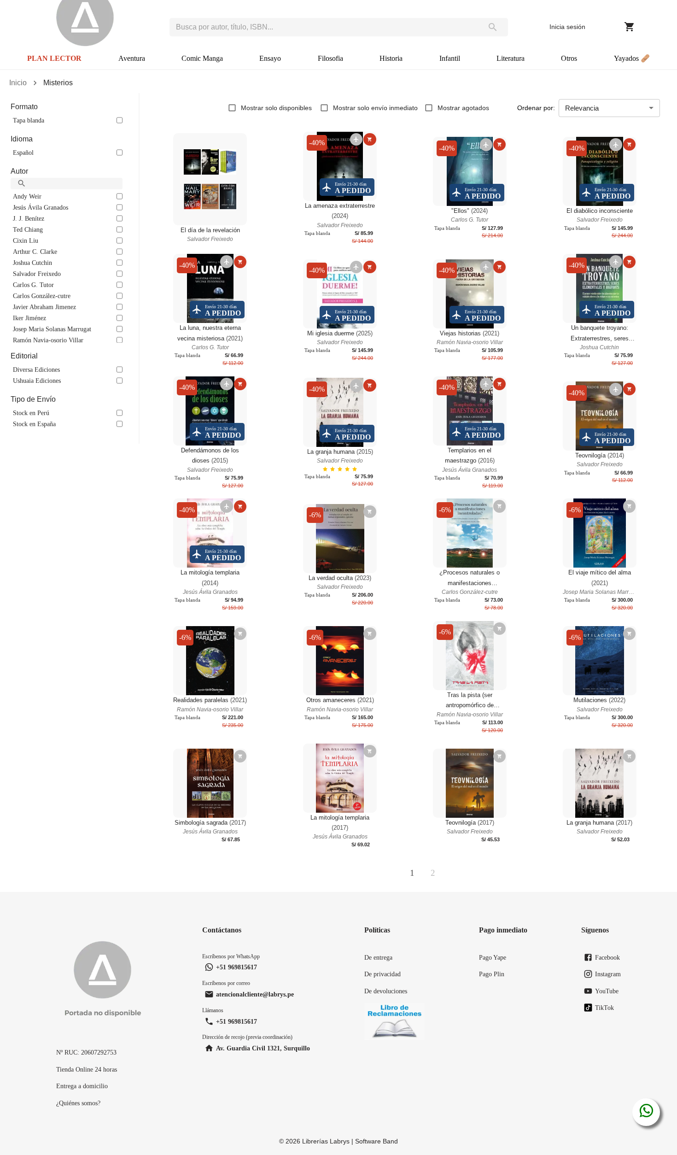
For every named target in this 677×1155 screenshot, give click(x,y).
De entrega (378, 957)
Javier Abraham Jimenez (44, 307)
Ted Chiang (28, 229)
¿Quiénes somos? (78, 1103)
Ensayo (270, 58)
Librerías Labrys (326, 1141)
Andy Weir (27, 196)
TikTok (604, 1007)
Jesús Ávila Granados (40, 207)
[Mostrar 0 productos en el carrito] (629, 27)
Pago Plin (491, 974)
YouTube (607, 991)
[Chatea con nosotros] (646, 1112)
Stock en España (34, 424)
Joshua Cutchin (32, 262)
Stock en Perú (31, 412)
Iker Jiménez (29, 318)
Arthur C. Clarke (35, 251)
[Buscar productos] (493, 27)
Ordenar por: (536, 107)
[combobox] (323, 27)
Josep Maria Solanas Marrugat (52, 329)
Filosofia (330, 58)
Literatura (510, 58)
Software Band (376, 1141)
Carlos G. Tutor (33, 284)
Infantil (449, 58)
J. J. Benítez (28, 218)
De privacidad (382, 974)
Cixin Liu (25, 240)
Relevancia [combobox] (582, 108)
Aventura (131, 58)
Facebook (607, 957)
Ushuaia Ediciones (37, 380)
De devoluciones (385, 991)
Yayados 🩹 (632, 58)
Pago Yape (492, 957)
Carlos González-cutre (41, 295)
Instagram (608, 974)
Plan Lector (54, 58)
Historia (391, 58)
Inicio (18, 83)
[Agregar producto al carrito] (369, 139)
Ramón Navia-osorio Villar (48, 340)
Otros (569, 58)
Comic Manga (202, 58)
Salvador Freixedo (37, 273)
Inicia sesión (567, 26)
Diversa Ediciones (36, 369)
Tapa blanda (28, 120)
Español (23, 152)
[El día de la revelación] (210, 179)
